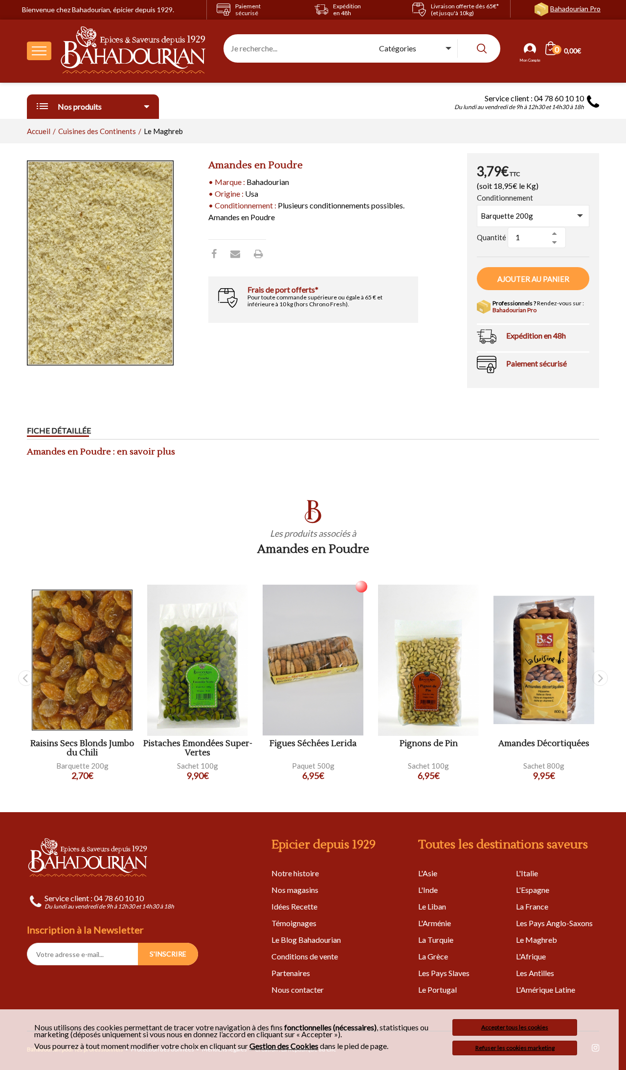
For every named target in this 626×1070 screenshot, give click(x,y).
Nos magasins (294, 889)
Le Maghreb (536, 939)
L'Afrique (531, 956)
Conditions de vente (304, 956)
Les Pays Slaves (444, 973)
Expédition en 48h (536, 335)
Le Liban (432, 906)
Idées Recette (294, 906)
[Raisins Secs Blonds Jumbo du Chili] (82, 660)
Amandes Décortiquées (543, 744)
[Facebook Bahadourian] (214, 253)
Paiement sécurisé (536, 363)
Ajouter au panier (533, 278)
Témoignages (293, 923)
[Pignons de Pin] (428, 660)
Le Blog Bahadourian (306, 939)
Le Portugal (437, 989)
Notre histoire (295, 873)
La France (532, 906)
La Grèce (433, 956)
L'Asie (427, 873)
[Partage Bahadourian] (235, 253)
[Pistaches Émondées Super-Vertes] (197, 660)
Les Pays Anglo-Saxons (554, 923)
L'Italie (527, 873)
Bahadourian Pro (575, 8)
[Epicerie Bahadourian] (133, 50)
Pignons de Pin (429, 744)
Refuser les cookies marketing (515, 1047)
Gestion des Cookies (283, 1046)
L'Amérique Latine (545, 989)
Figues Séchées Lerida (313, 744)
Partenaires (290, 973)
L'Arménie (434, 923)
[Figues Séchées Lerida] (313, 660)
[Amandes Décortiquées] (543, 660)
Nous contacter (297, 989)
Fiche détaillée (59, 430)
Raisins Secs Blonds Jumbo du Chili (82, 748)
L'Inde (428, 889)
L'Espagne (532, 889)
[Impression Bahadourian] (258, 253)
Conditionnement (505, 197)
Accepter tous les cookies (514, 1027)
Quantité (491, 237)
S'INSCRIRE (168, 954)
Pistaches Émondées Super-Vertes (197, 748)
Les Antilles (535, 973)
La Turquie (435, 939)
